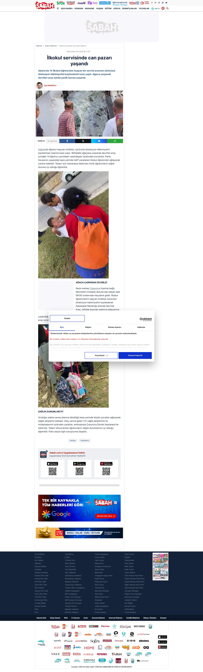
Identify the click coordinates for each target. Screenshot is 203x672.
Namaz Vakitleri (40, 566)
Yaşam (99, 8)
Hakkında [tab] (141, 327)
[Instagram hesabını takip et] (162, 2)
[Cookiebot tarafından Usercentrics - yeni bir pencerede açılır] (141, 319)
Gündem (78, 8)
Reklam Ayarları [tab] (114, 327)
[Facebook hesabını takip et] (151, 2)
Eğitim (108, 8)
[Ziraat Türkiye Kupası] (163, 8)
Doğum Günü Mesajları (133, 594)
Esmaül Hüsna (130, 606)
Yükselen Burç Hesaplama (75, 588)
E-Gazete (76, 618)
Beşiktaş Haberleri (72, 582)
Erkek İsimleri (100, 603)
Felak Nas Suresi (101, 582)
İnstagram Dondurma (103, 566)
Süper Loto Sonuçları (73, 597)
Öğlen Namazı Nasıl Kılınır (134, 585)
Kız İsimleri (99, 609)
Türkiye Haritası (71, 606)
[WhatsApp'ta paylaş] (115, 141)
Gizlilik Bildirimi (133, 618)
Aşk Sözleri (99, 594)
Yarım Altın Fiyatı (41, 594)
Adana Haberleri (51, 46)
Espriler (127, 557)
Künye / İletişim (149, 618)
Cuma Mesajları (130, 612)
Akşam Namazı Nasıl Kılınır (135, 579)
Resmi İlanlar (129, 8)
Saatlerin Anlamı (131, 600)
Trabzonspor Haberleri (73, 585)
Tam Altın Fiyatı (40, 597)
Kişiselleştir (100, 355)
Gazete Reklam (98, 618)
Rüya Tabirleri (70, 563)
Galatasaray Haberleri (73, 576)
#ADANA (73, 440)
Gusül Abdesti (130, 572)
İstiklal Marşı (129, 609)
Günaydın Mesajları (132, 591)
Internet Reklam (115, 618)
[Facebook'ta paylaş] (67, 141)
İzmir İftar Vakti (40, 582)
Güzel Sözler (99, 569)
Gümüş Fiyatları (40, 606)
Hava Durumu (70, 566)
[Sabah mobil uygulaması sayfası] (44, 454)
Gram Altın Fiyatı (41, 585)
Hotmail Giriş (99, 588)
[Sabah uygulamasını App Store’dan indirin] (52, 468)
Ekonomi (89, 8)
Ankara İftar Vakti (41, 579)
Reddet (67, 318)
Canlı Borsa (69, 554)
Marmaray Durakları (132, 597)
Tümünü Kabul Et (135, 355)
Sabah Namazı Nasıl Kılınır (134, 582)
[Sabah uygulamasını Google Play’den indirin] (79, 468)
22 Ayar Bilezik (40, 603)
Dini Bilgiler (129, 603)
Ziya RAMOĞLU (50, 85)
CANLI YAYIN (146, 2)
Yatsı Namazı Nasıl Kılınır (134, 576)
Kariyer (163, 618)
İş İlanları (38, 557)
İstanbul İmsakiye (41, 572)
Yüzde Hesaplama (101, 554)
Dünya (116, 8)
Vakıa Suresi (129, 554)
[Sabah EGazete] (160, 583)
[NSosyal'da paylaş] (99, 141)
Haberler (39, 46)
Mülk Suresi (129, 566)
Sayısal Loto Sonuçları (73, 603)
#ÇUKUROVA (85, 440)
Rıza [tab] (62, 327)
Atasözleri (98, 600)
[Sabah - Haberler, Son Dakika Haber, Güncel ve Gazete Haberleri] (45, 6)
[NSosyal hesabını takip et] (159, 2)
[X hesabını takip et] (155, 2)
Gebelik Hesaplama (72, 591)
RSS (66, 618)
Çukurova (95, 288)
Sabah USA (41, 618)
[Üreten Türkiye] (120, 3)
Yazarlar (144, 8)
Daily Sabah (55, 618)
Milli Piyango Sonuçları (73, 600)
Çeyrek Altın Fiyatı (41, 591)
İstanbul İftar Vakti (41, 576)
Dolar (37, 609)
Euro (36, 612)
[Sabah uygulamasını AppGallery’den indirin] (106, 468)
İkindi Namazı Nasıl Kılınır (134, 588)
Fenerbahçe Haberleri (73, 579)
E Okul (67, 557)
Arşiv (86, 618)
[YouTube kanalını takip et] (166, 2)
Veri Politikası (40, 554)
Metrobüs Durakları (102, 591)
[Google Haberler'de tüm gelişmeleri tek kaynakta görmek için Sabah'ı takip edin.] (79, 509)
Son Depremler (70, 569)
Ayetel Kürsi (99, 563)
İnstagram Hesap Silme (103, 576)
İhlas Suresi (129, 563)
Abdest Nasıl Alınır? (102, 597)
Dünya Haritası (100, 612)
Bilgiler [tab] (88, 327)
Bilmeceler (99, 572)
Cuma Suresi (99, 557)
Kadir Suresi (129, 569)
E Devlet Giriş (70, 560)
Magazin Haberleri (72, 609)
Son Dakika (67, 8)
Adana (41, 149)
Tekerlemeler (129, 560)
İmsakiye (38, 569)
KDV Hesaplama (71, 594)
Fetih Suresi (99, 585)
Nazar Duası (99, 579)
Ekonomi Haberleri (72, 612)
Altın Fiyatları (39, 588)
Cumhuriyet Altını (41, 600)
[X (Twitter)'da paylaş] (83, 141)
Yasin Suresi (99, 560)
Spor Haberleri (70, 572)
